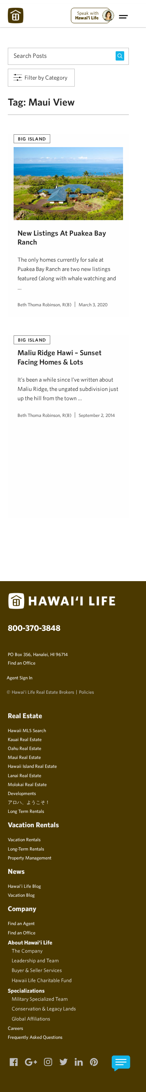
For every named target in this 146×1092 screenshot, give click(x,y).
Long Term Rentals (26, 811)
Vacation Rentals (24, 839)
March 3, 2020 (93, 304)
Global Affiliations (31, 1019)
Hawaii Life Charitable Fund (42, 980)
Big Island (32, 138)
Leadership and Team (35, 960)
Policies (86, 691)
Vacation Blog (21, 895)
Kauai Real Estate (25, 739)
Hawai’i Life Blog (24, 886)
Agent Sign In (19, 677)
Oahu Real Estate (24, 748)
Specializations (26, 990)
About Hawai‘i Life (30, 942)
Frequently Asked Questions (35, 1037)
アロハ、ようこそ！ (29, 802)
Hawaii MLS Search (27, 730)
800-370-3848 (34, 627)
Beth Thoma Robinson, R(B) (45, 304)
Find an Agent (21, 923)
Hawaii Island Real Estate (32, 766)
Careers (15, 1028)
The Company (27, 951)
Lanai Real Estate (24, 775)
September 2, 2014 (97, 415)
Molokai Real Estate (27, 784)
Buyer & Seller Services (37, 970)
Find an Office (21, 662)
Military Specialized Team (40, 999)
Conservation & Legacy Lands (44, 1008)
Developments (22, 793)
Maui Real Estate (24, 757)
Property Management (29, 857)
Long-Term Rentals (26, 848)
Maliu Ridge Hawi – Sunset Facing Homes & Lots (60, 357)
